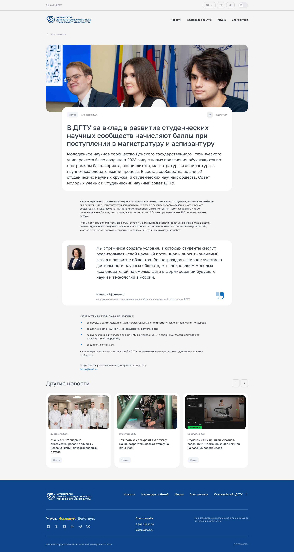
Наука (56, 460)
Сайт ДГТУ (56, 5)
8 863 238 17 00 (145, 524)
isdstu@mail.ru (144, 529)
